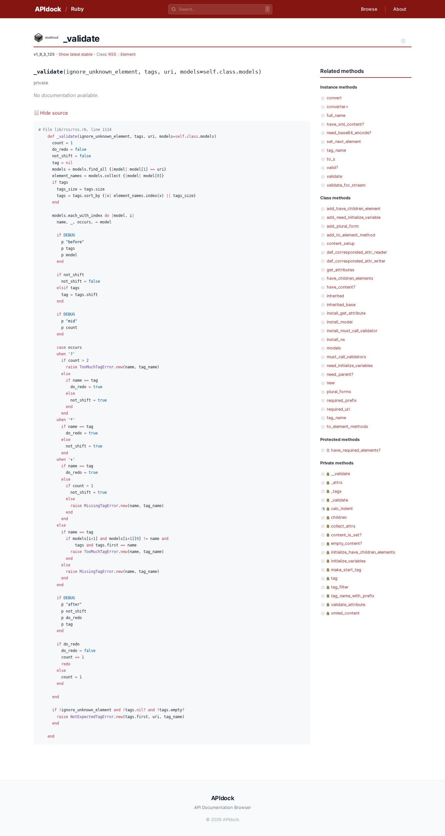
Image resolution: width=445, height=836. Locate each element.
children (339, 517)
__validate (340, 473)
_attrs (336, 482)
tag (334, 578)
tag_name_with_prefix (352, 595)
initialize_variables (348, 561)
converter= (337, 106)
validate (334, 176)
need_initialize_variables (350, 365)
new (331, 382)
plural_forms (339, 391)
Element (128, 54)
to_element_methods (347, 426)
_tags (336, 491)
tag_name (336, 150)
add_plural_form (343, 226)
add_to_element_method (351, 235)
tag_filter (340, 587)
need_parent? (340, 374)
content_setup (341, 243)
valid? (332, 167)
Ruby (77, 9)
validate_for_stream (346, 185)
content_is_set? (346, 534)
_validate (339, 500)
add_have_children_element (353, 208)
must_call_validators (346, 356)
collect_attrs (343, 526)
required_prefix (342, 400)
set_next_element (344, 141)
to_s (331, 159)
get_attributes (340, 269)
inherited (335, 295)
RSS (112, 54)
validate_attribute (348, 604)
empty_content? (346, 543)
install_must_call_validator (352, 330)
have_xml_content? (345, 124)
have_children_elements (350, 278)
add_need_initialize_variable (353, 217)
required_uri (338, 409)
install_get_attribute (346, 313)
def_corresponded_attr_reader (357, 252)
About (399, 9)
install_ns (336, 339)
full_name (336, 115)
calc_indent (342, 508)
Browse (369, 9)
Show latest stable (76, 54)
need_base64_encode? (349, 132)
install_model (339, 321)
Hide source (54, 113)
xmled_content (345, 613)
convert (334, 97)
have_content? (341, 287)
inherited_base (341, 304)
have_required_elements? (355, 450)
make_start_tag (346, 569)
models (334, 348)
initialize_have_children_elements (363, 552)
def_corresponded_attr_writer (356, 261)
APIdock (48, 9)
